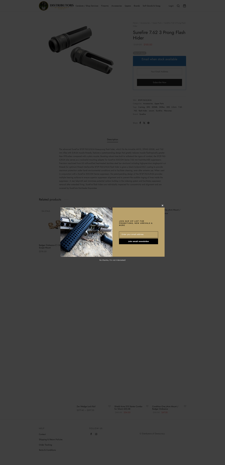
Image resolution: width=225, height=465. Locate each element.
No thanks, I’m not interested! (112, 260)
